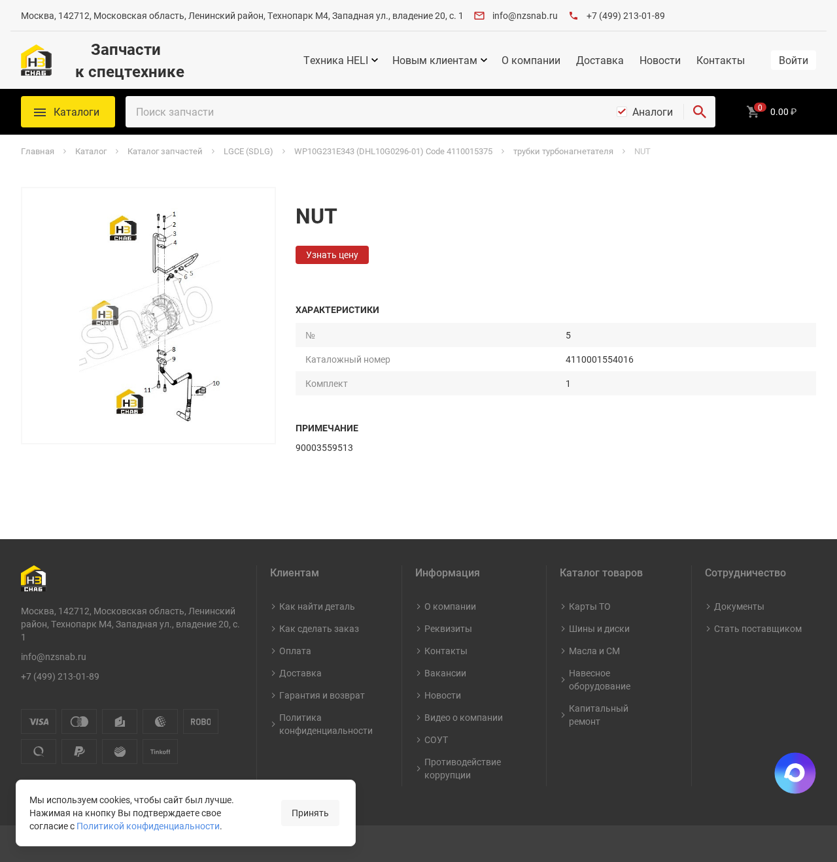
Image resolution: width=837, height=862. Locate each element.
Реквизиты (448, 628)
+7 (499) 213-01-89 (626, 15)
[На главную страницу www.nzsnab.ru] (36, 60)
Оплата (295, 650)
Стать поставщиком (758, 628)
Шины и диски (599, 628)
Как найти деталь (317, 606)
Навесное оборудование (599, 679)
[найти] (699, 111)
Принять (310, 812)
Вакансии (445, 673)
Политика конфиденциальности (326, 724)
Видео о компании (463, 717)
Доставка (600, 60)
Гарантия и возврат (322, 695)
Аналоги (652, 112)
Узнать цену (332, 254)
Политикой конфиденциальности (148, 826)
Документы (739, 606)
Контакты (720, 60)
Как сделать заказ (319, 628)
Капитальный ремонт (598, 714)
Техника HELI (335, 60)
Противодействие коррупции (462, 768)
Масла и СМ (594, 650)
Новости (660, 60)
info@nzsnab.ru (525, 15)
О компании (531, 60)
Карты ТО (590, 606)
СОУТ (436, 739)
